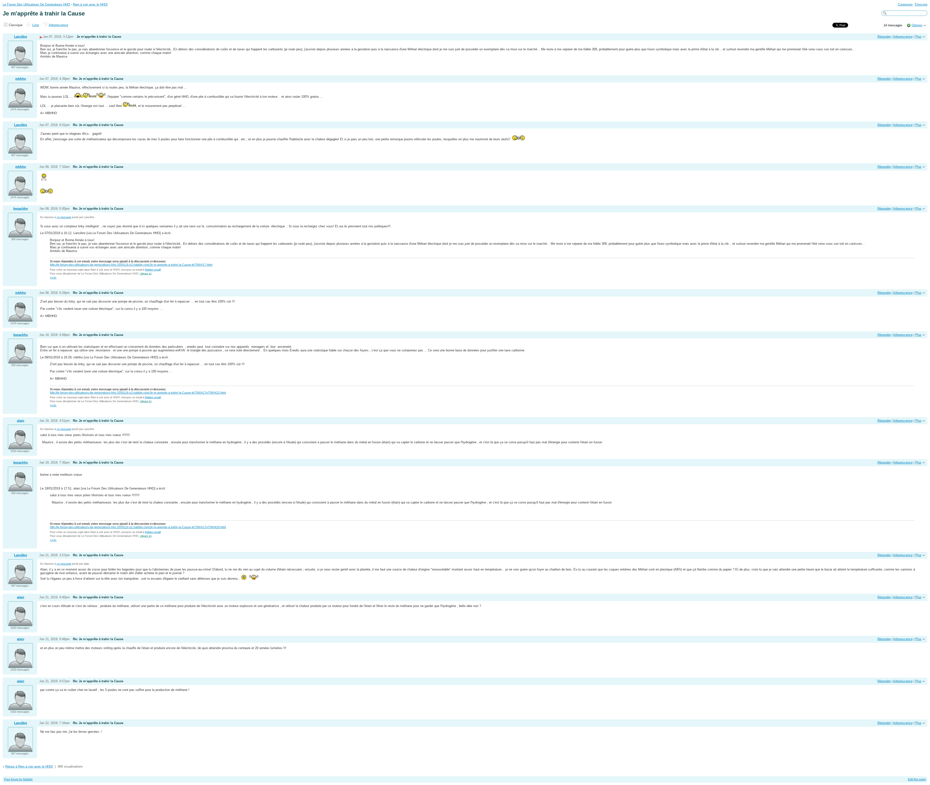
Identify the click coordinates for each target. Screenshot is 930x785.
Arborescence (58, 25)
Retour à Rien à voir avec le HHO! (29, 766)
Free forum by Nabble (18, 779)
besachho (20, 208)
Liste (35, 25)
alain (20, 420)
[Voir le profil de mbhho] (20, 105)
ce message (64, 217)
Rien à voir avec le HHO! (90, 4)
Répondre (884, 36)
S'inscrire (920, 4)
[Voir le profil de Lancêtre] (20, 63)
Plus (918, 36)
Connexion (905, 4)
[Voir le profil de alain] (20, 446)
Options (917, 25)
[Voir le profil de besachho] (20, 235)
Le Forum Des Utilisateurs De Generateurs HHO (36, 4)
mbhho (20, 79)
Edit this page (917, 779)
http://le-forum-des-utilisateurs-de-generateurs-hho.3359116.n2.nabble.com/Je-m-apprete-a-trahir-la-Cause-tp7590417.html (131, 265)
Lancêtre (20, 36)
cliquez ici (145, 273)
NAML (53, 278)
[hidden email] (153, 269)
